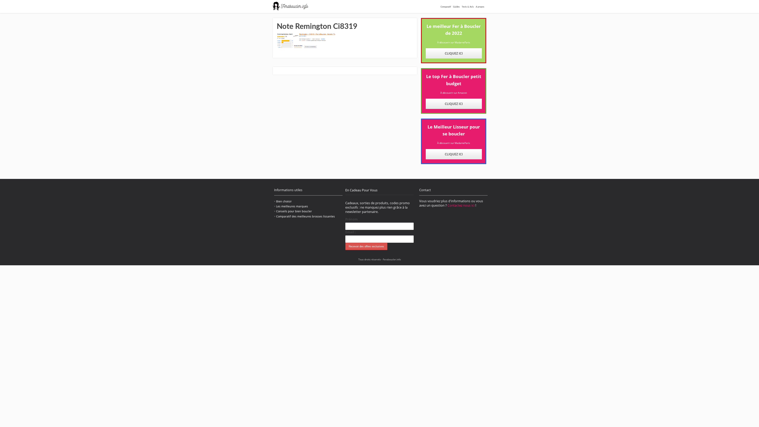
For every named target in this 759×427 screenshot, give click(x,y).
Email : (350, 232)
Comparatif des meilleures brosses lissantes (305, 216)
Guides (456, 7)
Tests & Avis (468, 7)
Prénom (351, 219)
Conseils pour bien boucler (294, 211)
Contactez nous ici (461, 205)
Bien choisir (284, 201)
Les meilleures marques (292, 206)
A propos (480, 7)
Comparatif (446, 7)
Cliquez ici (454, 53)
